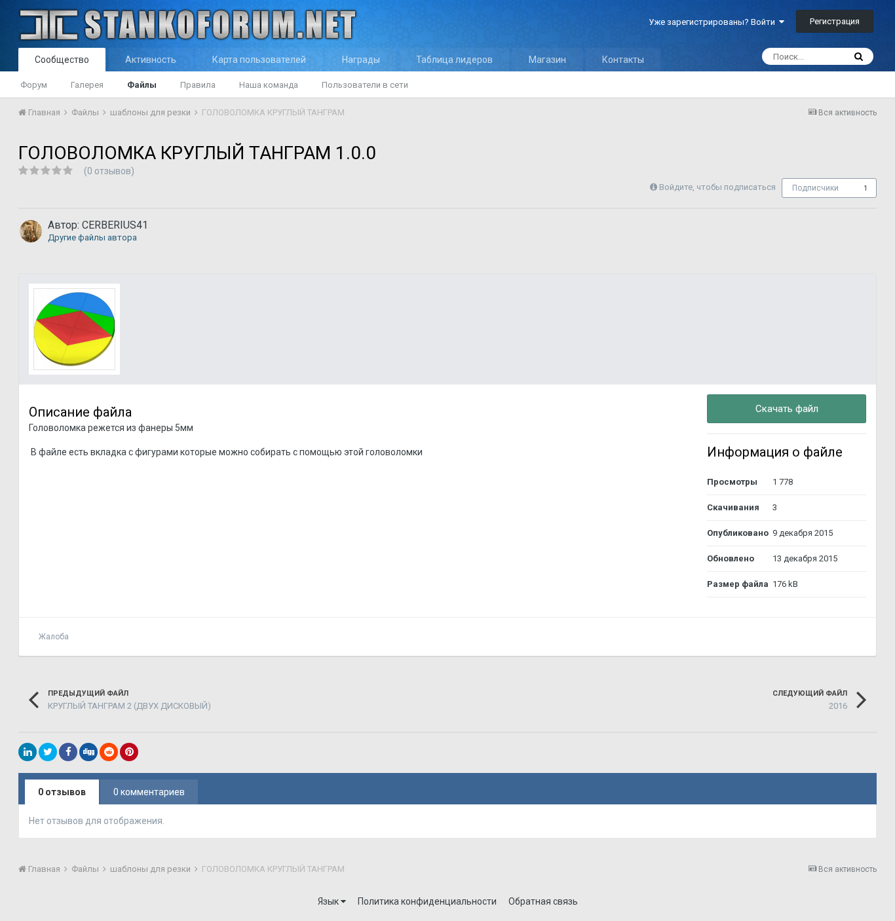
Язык (329, 901)
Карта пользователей (259, 59)
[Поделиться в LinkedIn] (27, 752)
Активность (150, 59)
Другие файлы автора (92, 237)
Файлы (142, 85)
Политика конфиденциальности (427, 901)
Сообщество (62, 59)
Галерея (87, 85)
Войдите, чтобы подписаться (717, 187)
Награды (361, 59)
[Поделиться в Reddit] (109, 752)
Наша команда (268, 85)
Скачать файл (786, 409)
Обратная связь (543, 901)
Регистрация (835, 21)
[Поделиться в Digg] (88, 752)
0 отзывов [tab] (62, 792)
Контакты (623, 59)
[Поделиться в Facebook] (68, 752)
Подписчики (815, 188)
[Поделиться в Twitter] (48, 752)
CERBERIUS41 (115, 225)
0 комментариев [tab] (149, 792)
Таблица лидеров (454, 59)
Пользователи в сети (365, 85)
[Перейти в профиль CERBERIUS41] (31, 231)
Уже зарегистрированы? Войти (714, 22)
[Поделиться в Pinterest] (129, 752)
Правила (198, 85)
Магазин (547, 59)
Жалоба (54, 636)
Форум (33, 85)
